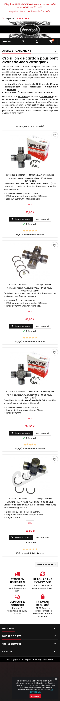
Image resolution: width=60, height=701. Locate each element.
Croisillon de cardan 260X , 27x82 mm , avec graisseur (30, 289)
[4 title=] (33, 230)
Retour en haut (46, 564)
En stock (32, 224)
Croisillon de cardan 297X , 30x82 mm (30, 502)
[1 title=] (24, 230)
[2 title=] (27, 230)
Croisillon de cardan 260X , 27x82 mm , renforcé (30, 179)
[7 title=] (31, 444)
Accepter (35, 696)
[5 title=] (36, 230)
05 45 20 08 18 (22, 18)
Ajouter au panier (21, 219)
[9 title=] (34, 444)
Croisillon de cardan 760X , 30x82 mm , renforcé (30, 396)
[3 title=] (30, 230)
